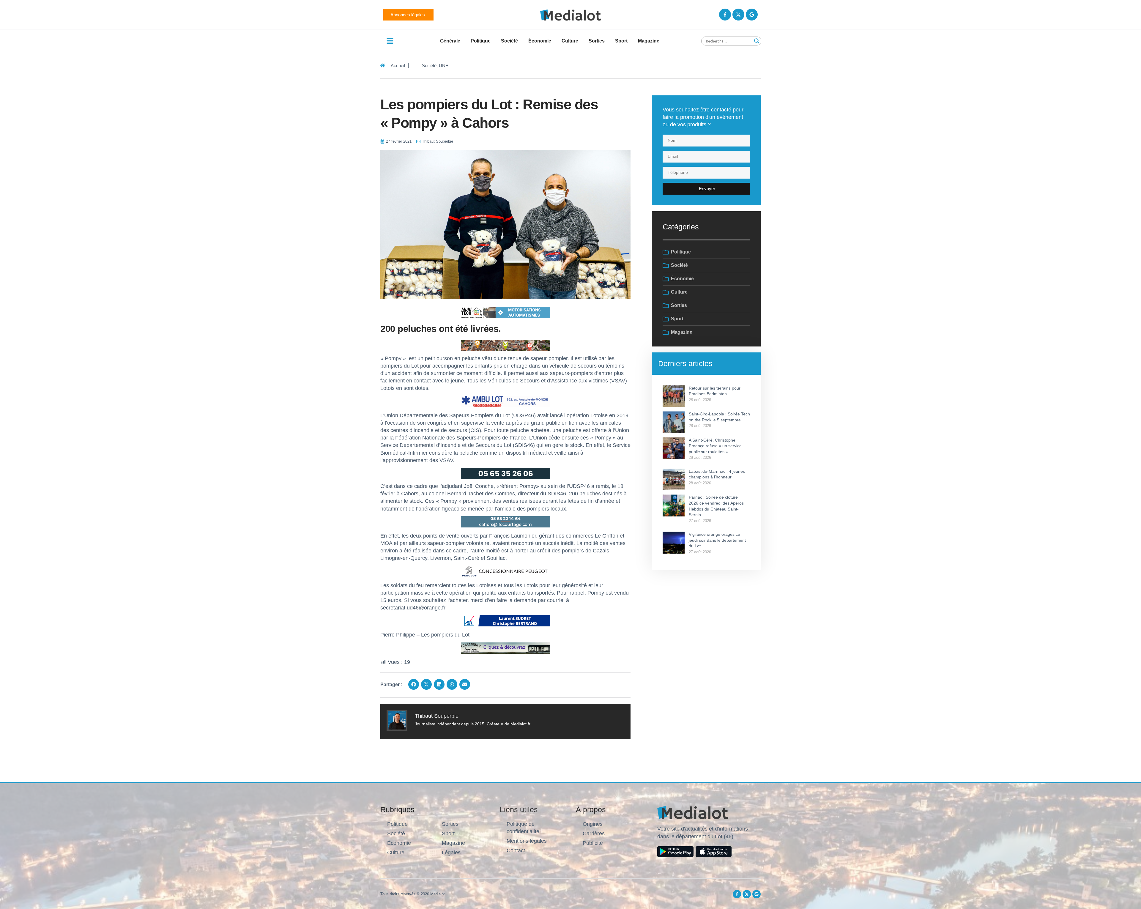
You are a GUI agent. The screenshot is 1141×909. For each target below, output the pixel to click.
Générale (450, 40)
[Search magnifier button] (757, 41)
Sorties (597, 40)
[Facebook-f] (725, 15)
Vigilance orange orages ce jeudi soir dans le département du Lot (717, 540)
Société (509, 40)
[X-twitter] (738, 15)
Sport (621, 40)
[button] (413, 684)
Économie (539, 40)
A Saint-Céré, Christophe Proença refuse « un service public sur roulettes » (715, 446)
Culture (570, 40)
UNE (443, 65)
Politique (481, 40)
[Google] (752, 15)
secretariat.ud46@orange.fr (412, 608)
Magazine (648, 40)
